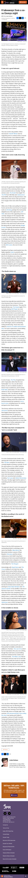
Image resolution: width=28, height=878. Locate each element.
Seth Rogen (14, 309)
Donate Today (6, 837)
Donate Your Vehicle (7, 843)
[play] (2, 876)
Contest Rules (6, 834)
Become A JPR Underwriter (9, 840)
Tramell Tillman (13, 133)
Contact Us (5, 825)
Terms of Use (6, 828)
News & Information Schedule (9, 859)
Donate (23, 2)
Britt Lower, (9, 245)
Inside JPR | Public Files (8, 831)
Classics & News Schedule (9, 852)
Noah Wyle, (4, 389)
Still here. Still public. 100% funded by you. (14, 787)
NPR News (5, 749)
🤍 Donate (14, 795)
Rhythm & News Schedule (9, 856)
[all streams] (26, 876)
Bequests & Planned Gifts (8, 846)
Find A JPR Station (7, 849)
